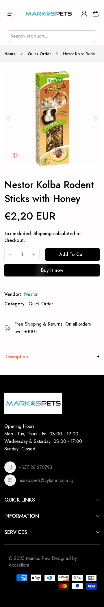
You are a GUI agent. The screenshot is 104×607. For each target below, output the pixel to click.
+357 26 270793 (35, 467)
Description (16, 356)
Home (10, 54)
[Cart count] (95, 13)
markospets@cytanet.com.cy (46, 480)
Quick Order (39, 54)
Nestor (31, 294)
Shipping (43, 233)
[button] (8, 118)
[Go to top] (94, 578)
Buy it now (52, 270)
